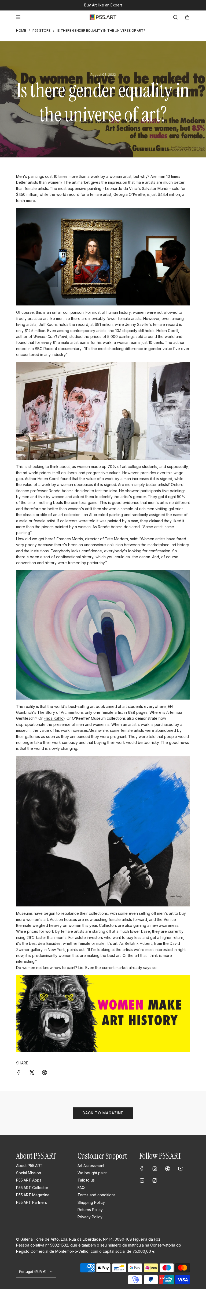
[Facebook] (142, 1169)
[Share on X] (32, 1072)
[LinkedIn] (142, 1180)
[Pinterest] (168, 1169)
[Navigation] (18, 17)
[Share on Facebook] (19, 1072)
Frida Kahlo (54, 718)
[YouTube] (180, 1169)
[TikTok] (155, 1180)
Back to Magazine (103, 1113)
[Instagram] (155, 1169)
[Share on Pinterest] (44, 1072)
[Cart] (187, 17)
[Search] (175, 17)
